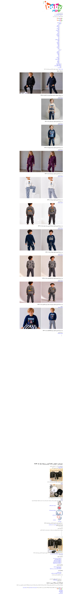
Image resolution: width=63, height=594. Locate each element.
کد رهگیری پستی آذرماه (57, 560)
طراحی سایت (35, 587)
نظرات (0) (59, 521)
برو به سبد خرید (52, 553)
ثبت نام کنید (51, 524)
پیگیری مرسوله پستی (58, 559)
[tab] (30, 521)
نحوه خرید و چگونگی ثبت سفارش (56, 573)
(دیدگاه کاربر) (60, 467)
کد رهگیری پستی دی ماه (57, 561)
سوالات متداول (59, 567)
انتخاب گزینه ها (60, 98)
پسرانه (60, 69)
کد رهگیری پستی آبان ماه (57, 558)
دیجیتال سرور (25, 587)
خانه (62, 69)
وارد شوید (55, 524)
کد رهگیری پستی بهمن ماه (57, 562)
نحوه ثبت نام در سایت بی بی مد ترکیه (55, 568)
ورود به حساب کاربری (59, 14)
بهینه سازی (30, 587)
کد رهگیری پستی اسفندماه (57, 563)
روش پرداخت (59, 572)
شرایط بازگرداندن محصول (57, 566)
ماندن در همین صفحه (59, 553)
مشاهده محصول (60, 307)
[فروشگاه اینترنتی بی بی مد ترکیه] (52, 12)
